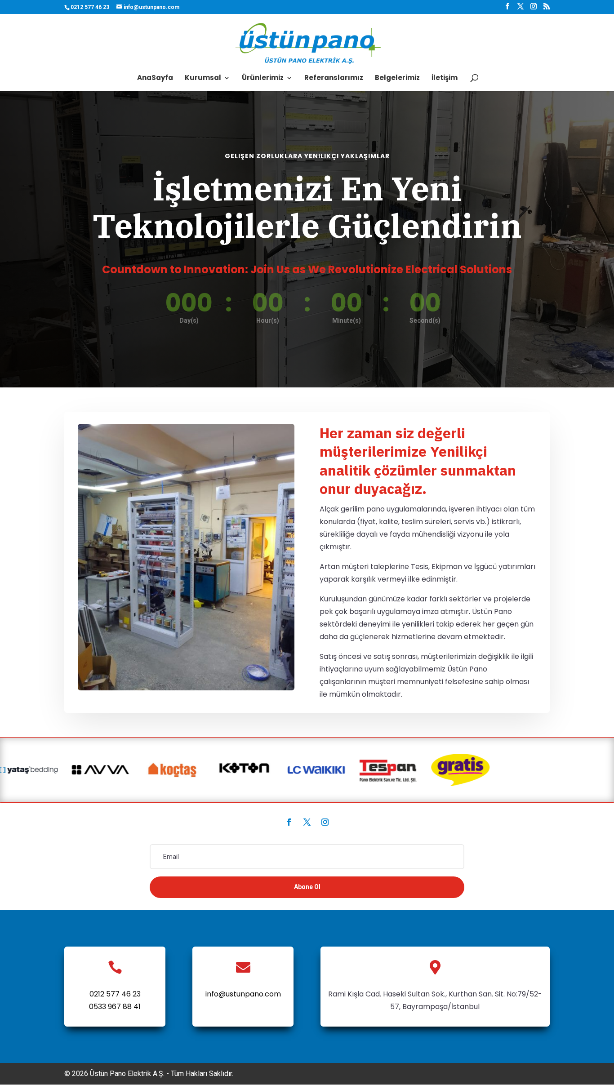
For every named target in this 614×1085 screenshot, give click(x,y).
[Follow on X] (307, 822)
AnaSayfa (155, 78)
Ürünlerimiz (263, 78)
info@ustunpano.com (243, 994)
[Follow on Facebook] (289, 822)
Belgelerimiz (397, 78)
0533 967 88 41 (115, 1006)
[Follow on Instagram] (325, 822)
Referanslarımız (333, 78)
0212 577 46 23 (115, 994)
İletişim (445, 78)
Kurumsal (203, 78)
